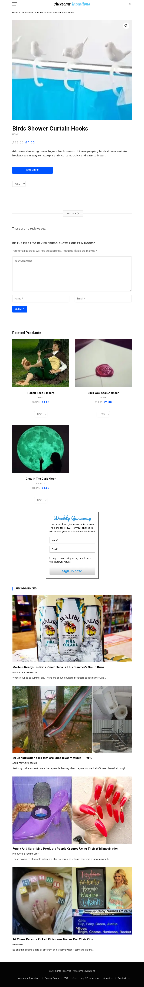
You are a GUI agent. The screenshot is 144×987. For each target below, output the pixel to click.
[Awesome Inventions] (72, 4)
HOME (40, 12)
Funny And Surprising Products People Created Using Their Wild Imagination (65, 848)
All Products (27, 12)
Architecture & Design (24, 763)
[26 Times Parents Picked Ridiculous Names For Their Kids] (72, 901)
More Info (32, 170)
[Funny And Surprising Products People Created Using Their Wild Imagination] (72, 810)
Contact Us (123, 978)
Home (15, 12)
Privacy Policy (52, 978)
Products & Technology (25, 673)
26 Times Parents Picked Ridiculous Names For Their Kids (52, 939)
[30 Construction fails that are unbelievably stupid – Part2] (72, 719)
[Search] (130, 4)
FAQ (66, 978)
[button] (126, 26)
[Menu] (14, 4)
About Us (108, 978)
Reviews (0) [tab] (73, 213)
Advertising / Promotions (86, 978)
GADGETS (40, 483)
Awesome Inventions (29, 978)
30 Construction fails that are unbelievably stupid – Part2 (52, 758)
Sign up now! (72, 571)
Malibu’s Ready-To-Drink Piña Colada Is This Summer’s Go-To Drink (58, 667)
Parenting (18, 945)
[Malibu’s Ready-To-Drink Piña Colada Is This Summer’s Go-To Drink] (72, 628)
